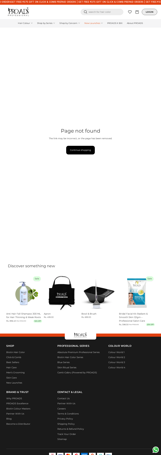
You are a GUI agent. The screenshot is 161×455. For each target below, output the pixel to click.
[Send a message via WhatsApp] (155, 449)
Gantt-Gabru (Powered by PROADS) (77, 372)
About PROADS (135, 23)
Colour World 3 (116, 362)
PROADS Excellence (17, 403)
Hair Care (11, 367)
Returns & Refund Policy (70, 429)
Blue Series (63, 362)
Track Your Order (66, 434)
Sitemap (62, 439)
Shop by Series (45, 23)
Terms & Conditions (68, 413)
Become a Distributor (18, 423)
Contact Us (63, 398)
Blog (9, 418)
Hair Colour (24, 23)
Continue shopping (80, 150)
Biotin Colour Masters (18, 408)
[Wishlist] (130, 12)
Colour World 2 (116, 357)
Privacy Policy (65, 418)
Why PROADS (14, 398)
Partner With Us (15, 413)
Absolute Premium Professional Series (78, 352)
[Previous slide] (9, 292)
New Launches (92, 23)
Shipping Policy (66, 423)
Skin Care (11, 377)
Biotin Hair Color (15, 352)
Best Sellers (12, 362)
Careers (61, 408)
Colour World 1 (116, 352)
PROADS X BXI (114, 23)
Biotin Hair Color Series (70, 357)
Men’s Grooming (15, 372)
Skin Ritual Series (66, 367)
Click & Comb (14, 357)
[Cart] (137, 12)
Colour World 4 (116, 367)
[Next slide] (38, 292)
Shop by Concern (68, 23)
